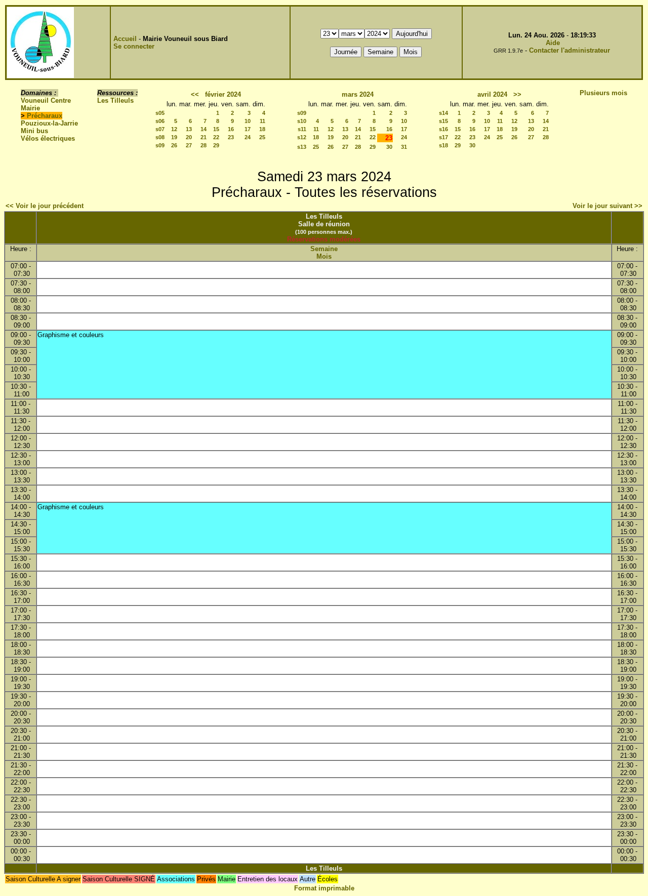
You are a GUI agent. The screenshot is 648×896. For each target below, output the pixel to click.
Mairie (30, 108)
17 (248, 129)
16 (231, 129)
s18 (443, 145)
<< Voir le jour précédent (45, 206)
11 (262, 121)
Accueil (125, 39)
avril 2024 (492, 94)
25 (262, 137)
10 (248, 121)
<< (195, 94)
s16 (443, 129)
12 (174, 129)
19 (174, 137)
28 (203, 145)
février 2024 (223, 94)
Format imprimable (324, 888)
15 (216, 129)
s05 (160, 113)
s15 (443, 121)
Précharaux (44, 115)
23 (231, 137)
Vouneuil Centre (46, 100)
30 (389, 147)
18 (262, 129)
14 (203, 129)
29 (216, 145)
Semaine (324, 249)
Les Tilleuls (115, 100)
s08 (160, 137)
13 (189, 129)
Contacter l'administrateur (569, 50)
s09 (160, 145)
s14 (443, 113)
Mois (324, 256)
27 (189, 145)
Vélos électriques (48, 138)
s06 (160, 121)
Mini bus (34, 131)
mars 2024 (358, 94)
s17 (443, 137)
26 (174, 145)
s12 (301, 137)
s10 (301, 121)
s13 (301, 147)
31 (404, 147)
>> (517, 94)
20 (189, 137)
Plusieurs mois (603, 93)
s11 (302, 129)
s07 (160, 129)
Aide (553, 43)
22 (216, 137)
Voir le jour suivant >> (607, 206)
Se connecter (133, 46)
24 (248, 137)
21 (203, 137)
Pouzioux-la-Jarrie (49, 123)
